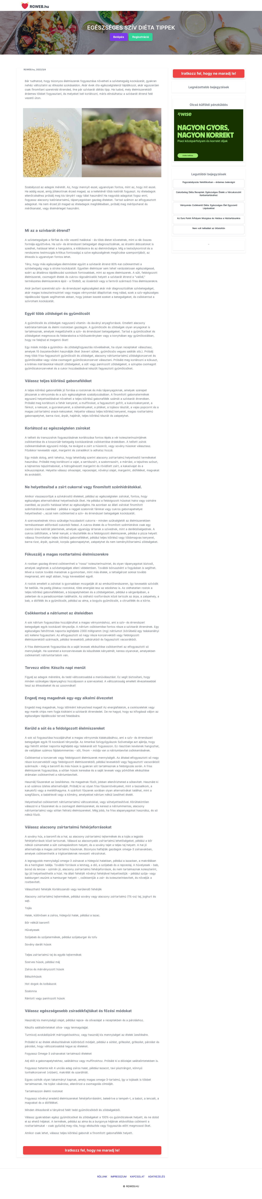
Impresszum (118, 1176)
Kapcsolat (137, 1176)
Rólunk (102, 1176)
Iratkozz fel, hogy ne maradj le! (92, 1150)
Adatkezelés (156, 1176)
